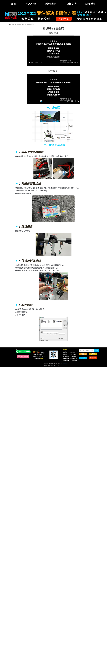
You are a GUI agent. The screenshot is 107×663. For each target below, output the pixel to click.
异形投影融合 (73, 360)
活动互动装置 (66, 360)
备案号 (45, 365)
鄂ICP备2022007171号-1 (54, 365)
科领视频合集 (24, 356)
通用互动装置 (65, 356)
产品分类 (31, 4)
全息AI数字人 (73, 358)
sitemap (65, 363)
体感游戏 (65, 354)
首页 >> (12, 24)
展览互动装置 (65, 358)
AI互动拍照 (73, 354)
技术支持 (70, 4)
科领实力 (51, 4)
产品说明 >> (18, 24)
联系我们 (90, 4)
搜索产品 (96, 350)
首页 (14, 4)
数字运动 (72, 352)
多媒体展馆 (73, 356)
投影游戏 (65, 352)
